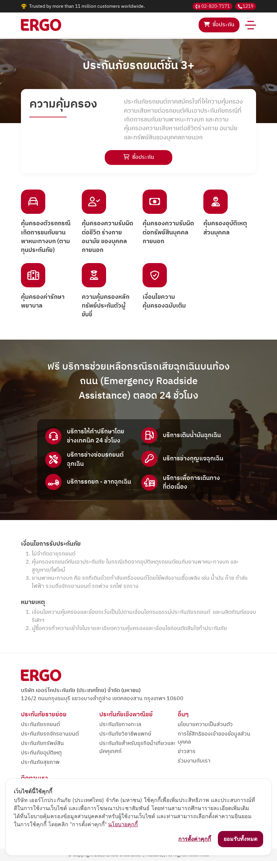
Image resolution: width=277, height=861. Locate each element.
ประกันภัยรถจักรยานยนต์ (50, 734)
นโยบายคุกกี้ (123, 824)
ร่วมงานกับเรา (194, 761)
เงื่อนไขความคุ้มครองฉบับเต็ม (164, 302)
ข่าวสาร (187, 751)
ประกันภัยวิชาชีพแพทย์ (125, 734)
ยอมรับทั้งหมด (240, 838)
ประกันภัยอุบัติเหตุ (41, 752)
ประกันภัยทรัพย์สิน (42, 743)
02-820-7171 (215, 6)
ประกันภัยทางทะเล (120, 724)
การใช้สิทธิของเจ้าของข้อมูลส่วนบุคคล (214, 738)
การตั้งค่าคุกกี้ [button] (194, 838)
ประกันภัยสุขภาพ (40, 762)
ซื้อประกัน (223, 24)
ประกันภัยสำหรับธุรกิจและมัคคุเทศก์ (137, 747)
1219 (248, 6)
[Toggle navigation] (250, 25)
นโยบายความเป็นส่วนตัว (205, 724)
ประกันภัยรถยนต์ (40, 724)
